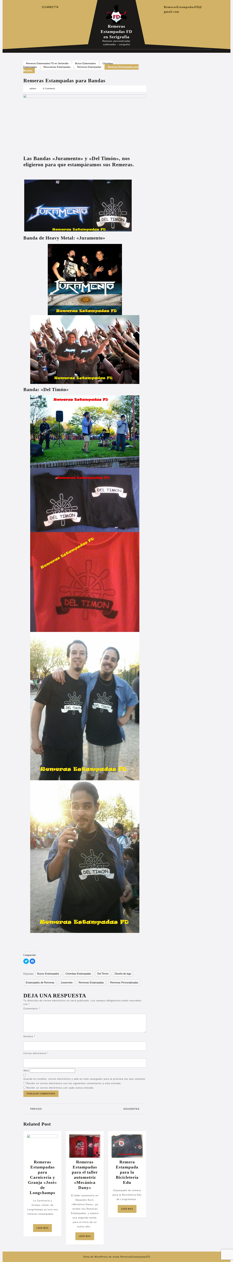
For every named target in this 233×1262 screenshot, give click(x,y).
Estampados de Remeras (40, 982)
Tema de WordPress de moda (101, 1256)
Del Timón (102, 973)
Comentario (31, 1008)
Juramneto (66, 982)
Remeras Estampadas (89, 67)
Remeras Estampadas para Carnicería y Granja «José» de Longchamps (42, 1177)
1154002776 (50, 7)
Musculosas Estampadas (56, 67)
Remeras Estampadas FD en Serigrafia (116, 31)
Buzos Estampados (85, 63)
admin (33, 88)
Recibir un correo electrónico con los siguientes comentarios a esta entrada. (73, 1083)
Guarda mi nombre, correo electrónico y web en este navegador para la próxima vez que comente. (84, 1078)
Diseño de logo (123, 973)
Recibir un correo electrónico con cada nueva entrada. (60, 1087)
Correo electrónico (35, 1053)
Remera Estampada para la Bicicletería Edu (127, 1172)
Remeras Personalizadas (124, 982)
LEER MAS (44, 1229)
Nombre (29, 1036)
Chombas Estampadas (78, 973)
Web (26, 1070)
